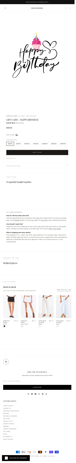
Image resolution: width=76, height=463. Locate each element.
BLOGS (5, 434)
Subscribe (37, 387)
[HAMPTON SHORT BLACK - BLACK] (4, 326)
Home (8, 116)
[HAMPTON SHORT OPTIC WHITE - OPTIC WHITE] (22, 326)
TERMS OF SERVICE (8, 423)
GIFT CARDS (13, 116)
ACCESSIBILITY (7, 436)
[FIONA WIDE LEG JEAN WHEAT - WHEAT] (40, 326)
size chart (44, 220)
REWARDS (6, 426)
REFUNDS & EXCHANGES (10, 416)
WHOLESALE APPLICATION (11, 411)
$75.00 (18, 144)
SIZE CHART (6, 418)
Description (10, 158)
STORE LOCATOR (8, 405)
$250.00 (54, 144)
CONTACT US (7, 408)
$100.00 (26, 144)
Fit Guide (16, 220)
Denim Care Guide (55, 229)
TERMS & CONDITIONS (9, 429)
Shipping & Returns (13, 166)
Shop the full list (64, 289)
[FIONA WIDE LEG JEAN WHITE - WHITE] (57, 326)
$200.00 (44, 144)
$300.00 (63, 144)
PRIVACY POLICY (8, 421)
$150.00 (35, 144)
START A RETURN (8, 439)
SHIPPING (6, 413)
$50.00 (10, 144)
